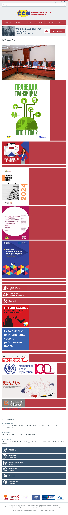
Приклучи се (57, 31)
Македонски (56, 2)
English (63, 2)
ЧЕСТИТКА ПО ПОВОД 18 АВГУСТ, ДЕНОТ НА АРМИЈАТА (20, 434)
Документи (50, 22)
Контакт (60, 22)
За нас (18, 22)
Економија (39, 22)
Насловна (7, 22)
